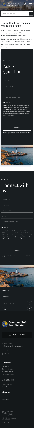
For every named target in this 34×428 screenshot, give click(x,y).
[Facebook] (2, 353)
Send (17, 128)
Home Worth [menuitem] (6, 387)
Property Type (8, 303)
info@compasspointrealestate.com (12, 346)
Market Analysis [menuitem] (7, 384)
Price (4, 309)
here (29, 39)
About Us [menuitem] (5, 397)
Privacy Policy (10, 115)
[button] (31, 14)
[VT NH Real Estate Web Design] (17, 413)
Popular (5, 291)
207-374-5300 (18, 334)
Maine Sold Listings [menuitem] (8, 374)
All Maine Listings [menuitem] (7, 372)
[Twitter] (9, 353)
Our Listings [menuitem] (5, 366)
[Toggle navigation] (30, 4)
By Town (5, 297)
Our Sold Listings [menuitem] (7, 369)
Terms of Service (8, 134)
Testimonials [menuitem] (6, 399)
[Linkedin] (5, 353)
